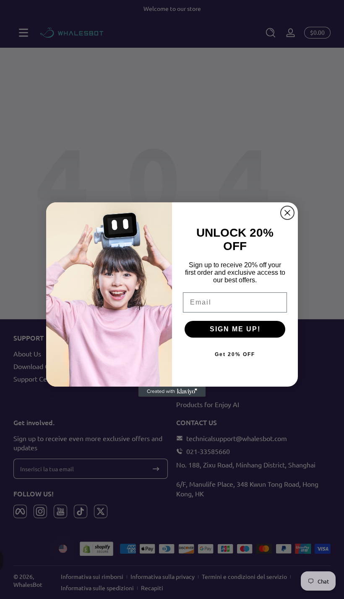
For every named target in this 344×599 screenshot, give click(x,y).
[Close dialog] (287, 213)
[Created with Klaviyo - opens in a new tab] (172, 392)
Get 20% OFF (235, 354)
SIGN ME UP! (235, 329)
